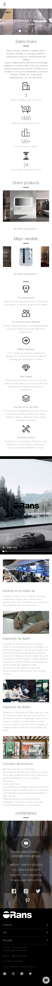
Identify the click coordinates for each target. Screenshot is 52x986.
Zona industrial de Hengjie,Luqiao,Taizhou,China (15, 949)
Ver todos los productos (25, 228)
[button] (19, 30)
